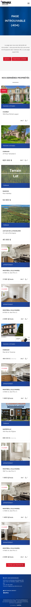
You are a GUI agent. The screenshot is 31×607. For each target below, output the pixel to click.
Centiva (18, 605)
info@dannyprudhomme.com (14, 586)
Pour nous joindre (19, 59)
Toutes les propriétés (15, 565)
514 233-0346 (9, 584)
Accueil (7, 59)
